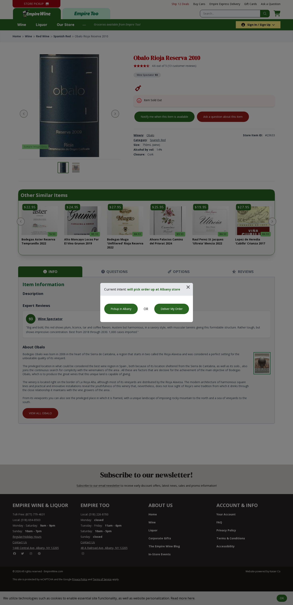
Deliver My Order (172, 309)
